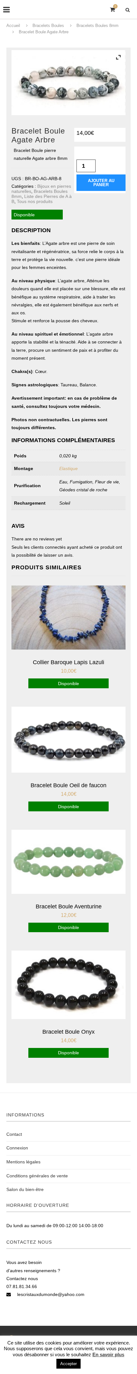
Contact (14, 1134)
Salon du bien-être (25, 1189)
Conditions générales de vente (37, 1175)
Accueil (13, 25)
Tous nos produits (35, 201)
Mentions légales (23, 1161)
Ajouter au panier (101, 182)
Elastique (68, 468)
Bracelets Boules (48, 25)
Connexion (17, 1147)
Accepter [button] (68, 1363)
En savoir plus (108, 1354)
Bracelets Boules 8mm (97, 25)
